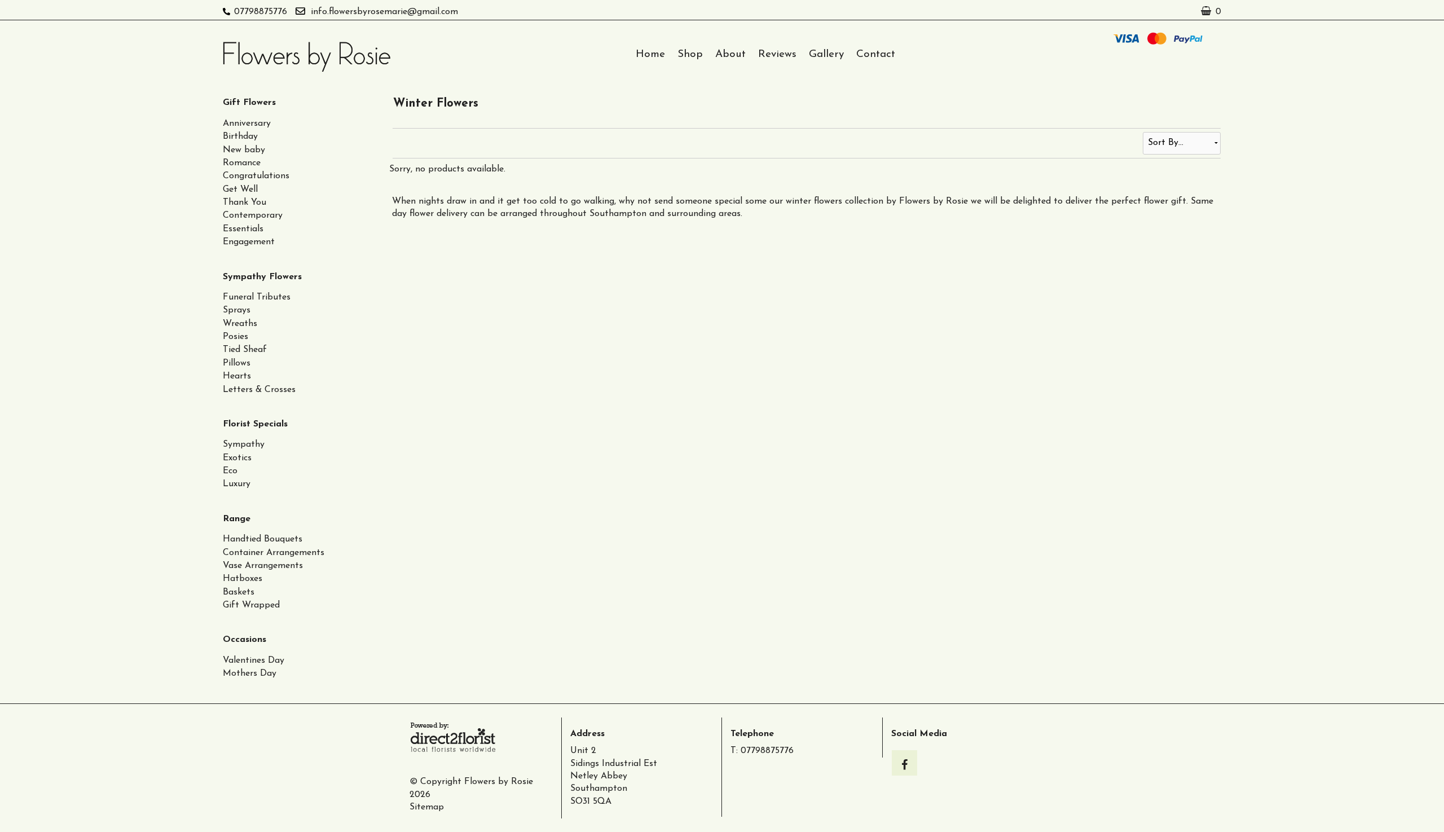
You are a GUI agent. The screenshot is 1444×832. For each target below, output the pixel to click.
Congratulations (256, 176)
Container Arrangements (273, 552)
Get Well (240, 189)
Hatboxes (242, 578)
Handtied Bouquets (262, 539)
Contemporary (253, 215)
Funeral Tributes (256, 297)
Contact (875, 54)
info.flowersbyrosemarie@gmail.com (384, 11)
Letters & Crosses (259, 389)
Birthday (240, 136)
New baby (244, 150)
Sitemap (427, 807)
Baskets (238, 592)
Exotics (237, 458)
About (730, 54)
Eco (230, 471)
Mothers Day (249, 673)
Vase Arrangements (263, 565)
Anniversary (247, 123)
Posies (235, 336)
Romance (242, 163)
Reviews (777, 54)
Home (650, 54)
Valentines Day (253, 660)
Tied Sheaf (245, 349)
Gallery (826, 54)
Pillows (236, 363)
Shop (690, 54)
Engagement (249, 241)
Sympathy (244, 444)
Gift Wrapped (251, 605)
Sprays (236, 310)
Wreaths (240, 323)
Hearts (237, 376)
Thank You (244, 202)
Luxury (236, 483)
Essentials (243, 229)
